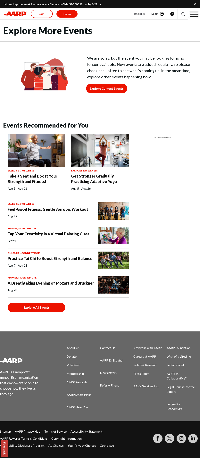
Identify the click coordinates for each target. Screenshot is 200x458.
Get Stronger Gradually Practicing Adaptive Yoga (94, 179)
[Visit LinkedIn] (193, 438)
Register (139, 13)
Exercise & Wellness (21, 170)
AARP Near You (77, 407)
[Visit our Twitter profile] (169, 438)
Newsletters (108, 373)
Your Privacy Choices (82, 445)
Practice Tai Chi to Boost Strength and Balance (50, 258)
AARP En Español (111, 360)
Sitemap (5, 431)
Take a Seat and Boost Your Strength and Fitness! (32, 179)
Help (172, 14)
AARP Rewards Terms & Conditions (23, 438)
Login (154, 13)
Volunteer (73, 365)
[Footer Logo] (21, 361)
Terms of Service (55, 431)
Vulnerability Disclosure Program (22, 445)
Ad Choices (56, 445)
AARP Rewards (77, 382)
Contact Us (107, 348)
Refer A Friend (109, 385)
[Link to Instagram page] (181, 438)
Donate (72, 356)
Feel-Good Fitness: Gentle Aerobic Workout (48, 209)
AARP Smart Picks (79, 394)
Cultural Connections (24, 253)
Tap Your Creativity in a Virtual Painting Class (48, 233)
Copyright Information (66, 438)
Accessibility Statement (86, 431)
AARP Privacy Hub (27, 431)
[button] (183, 14)
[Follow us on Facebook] (157, 438)
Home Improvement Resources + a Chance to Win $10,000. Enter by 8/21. (51, 4)
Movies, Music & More (22, 228)
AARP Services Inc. (146, 386)
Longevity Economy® (174, 406)
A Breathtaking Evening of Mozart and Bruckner (51, 283)
